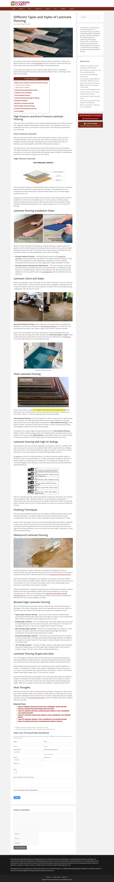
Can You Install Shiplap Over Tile (90, 89)
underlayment (47, 272)
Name (15, 741)
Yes (16, 771)
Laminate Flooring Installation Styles (26, 90)
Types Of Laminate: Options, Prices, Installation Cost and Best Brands (42, 719)
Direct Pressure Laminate (22, 85)
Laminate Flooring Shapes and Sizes (26, 108)
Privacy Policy (56, 877)
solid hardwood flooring (49, 326)
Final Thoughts (19, 111)
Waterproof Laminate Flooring (24, 103)
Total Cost (16, 763)
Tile (55, 8)
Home (13, 8)
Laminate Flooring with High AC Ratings (27, 98)
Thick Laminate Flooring (22, 95)
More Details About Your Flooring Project (24, 777)
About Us (48, 877)
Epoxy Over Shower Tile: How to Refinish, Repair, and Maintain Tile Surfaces (90, 85)
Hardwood (38, 8)
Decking (63, 8)
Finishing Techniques (21, 100)
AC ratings (17, 456)
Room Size (47, 757)
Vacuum (72, 8)
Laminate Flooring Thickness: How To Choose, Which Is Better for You (35, 729)
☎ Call (90, 124)
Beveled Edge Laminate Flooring (25, 106)
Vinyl (29, 8)
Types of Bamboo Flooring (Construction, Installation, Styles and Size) (42, 706)
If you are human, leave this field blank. (26, 790)
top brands (38, 63)
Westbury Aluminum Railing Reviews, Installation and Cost (31, 727)
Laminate (20, 8)
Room (15, 757)
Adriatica (67, 337)
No (16, 773)
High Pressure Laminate (22, 87)
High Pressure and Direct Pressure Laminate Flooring (31, 83)
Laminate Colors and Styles (23, 93)
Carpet (47, 8)
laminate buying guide (36, 698)
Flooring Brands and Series (51, 749)
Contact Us (65, 877)
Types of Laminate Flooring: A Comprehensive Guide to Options (40, 721)
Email (45, 741)
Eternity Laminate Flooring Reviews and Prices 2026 (36, 709)
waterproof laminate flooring (61, 574)
